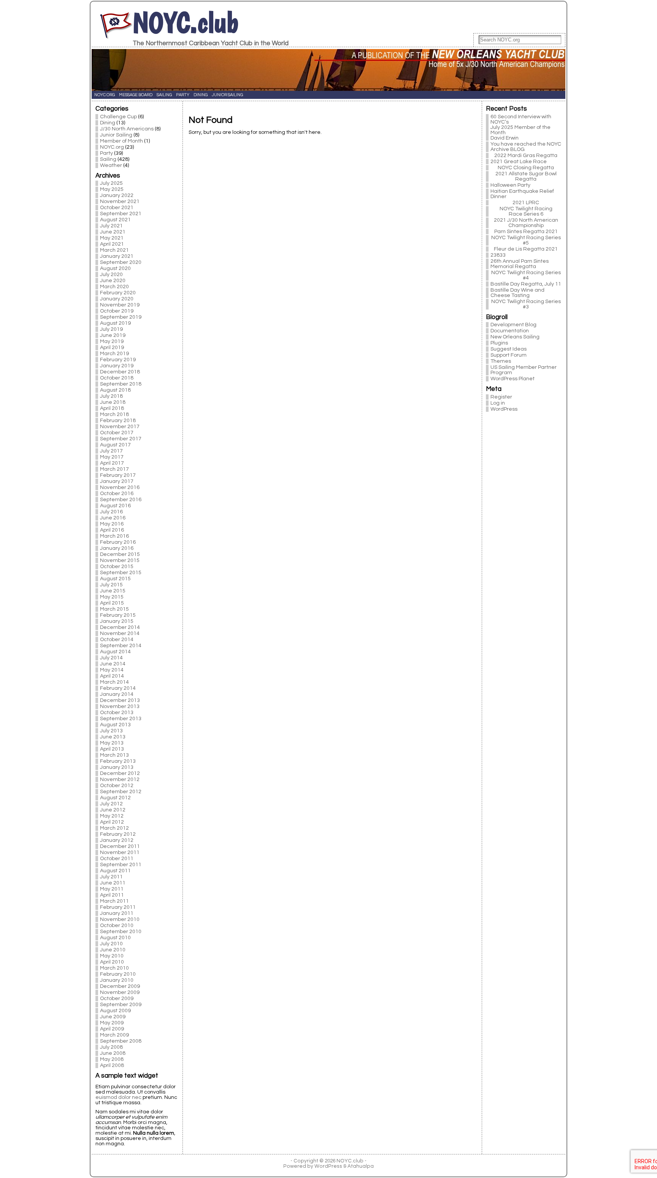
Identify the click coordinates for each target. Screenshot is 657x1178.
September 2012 (120, 791)
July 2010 (111, 943)
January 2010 (116, 980)
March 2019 (114, 353)
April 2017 (112, 463)
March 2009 (114, 1035)
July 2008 (111, 1047)
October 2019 (116, 311)
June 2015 (112, 591)
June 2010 (112, 950)
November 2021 (120, 201)
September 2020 (120, 262)
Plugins (499, 343)
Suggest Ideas (508, 349)
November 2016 (120, 487)
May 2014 (112, 670)
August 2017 (115, 445)
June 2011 (112, 883)
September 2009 (120, 1004)
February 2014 (118, 688)
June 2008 (112, 1053)
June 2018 (112, 402)
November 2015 (120, 560)
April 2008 (112, 1065)
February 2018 (118, 420)
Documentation (509, 330)
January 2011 (116, 913)
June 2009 (112, 1016)
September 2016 (120, 499)
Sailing (108, 159)
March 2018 (114, 414)
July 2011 (111, 877)
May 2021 (112, 238)
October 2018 (116, 378)
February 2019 (118, 359)
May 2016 (112, 524)
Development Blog (513, 324)
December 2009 (120, 986)
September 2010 (120, 931)
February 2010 (118, 974)
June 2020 (112, 280)
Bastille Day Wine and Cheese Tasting (517, 292)
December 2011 (120, 846)
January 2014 (116, 694)
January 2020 (116, 299)
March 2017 (114, 469)
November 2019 (120, 305)
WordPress (503, 409)
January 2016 (116, 548)
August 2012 (115, 797)
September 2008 (120, 1041)
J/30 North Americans (127, 129)
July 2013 (111, 730)
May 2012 (112, 816)
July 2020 (111, 274)
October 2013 (116, 712)
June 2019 (112, 335)
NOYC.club (185, 22)
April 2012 (112, 822)
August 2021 (115, 219)
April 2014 (112, 676)
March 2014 (114, 682)
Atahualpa (361, 1166)
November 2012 (120, 779)
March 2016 (114, 536)
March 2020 (114, 286)
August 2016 (115, 505)
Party (106, 153)
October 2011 (116, 858)
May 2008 (112, 1059)
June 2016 (112, 518)
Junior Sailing (116, 135)
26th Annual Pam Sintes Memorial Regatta (519, 264)
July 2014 (111, 657)
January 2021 (116, 256)
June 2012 (112, 810)
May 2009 (112, 1023)
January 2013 (116, 767)
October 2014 (116, 639)
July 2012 (111, 804)
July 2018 (111, 396)
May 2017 (112, 457)
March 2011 (114, 901)
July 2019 (111, 329)
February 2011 (118, 907)
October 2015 (116, 566)
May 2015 (112, 597)
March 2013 (114, 755)
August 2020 (115, 268)
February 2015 (118, 615)
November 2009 (120, 992)
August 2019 (115, 323)
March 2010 (114, 968)
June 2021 (112, 232)
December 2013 (120, 700)
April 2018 (112, 408)
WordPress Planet (512, 378)
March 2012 (114, 828)
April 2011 (112, 895)
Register (501, 397)
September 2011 (120, 864)
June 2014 (112, 664)
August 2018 (115, 390)
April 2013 (112, 749)
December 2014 (120, 627)
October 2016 (116, 493)
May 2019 (112, 341)
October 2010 (116, 925)
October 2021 (116, 207)
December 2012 (120, 773)
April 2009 (112, 1029)
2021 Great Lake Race (518, 161)
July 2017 (111, 451)
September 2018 (120, 384)
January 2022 (116, 195)
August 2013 (115, 724)
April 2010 (112, 962)
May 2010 (112, 956)
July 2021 (111, 226)
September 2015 (120, 572)
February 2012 (118, 834)
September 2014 (120, 645)
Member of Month (121, 141)
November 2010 (120, 919)
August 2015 (115, 578)
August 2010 (115, 937)
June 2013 (112, 737)
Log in (497, 403)
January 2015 (116, 621)
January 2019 (116, 365)
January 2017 (116, 481)
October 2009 (116, 998)
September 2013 (120, 718)
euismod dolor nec (118, 1097)
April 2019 (112, 347)
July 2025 (111, 183)
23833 (498, 255)
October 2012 (116, 785)
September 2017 (120, 438)
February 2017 (118, 475)
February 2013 (118, 761)
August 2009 (115, 1010)
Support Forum (508, 355)
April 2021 (112, 244)
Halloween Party (510, 185)
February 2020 (118, 292)
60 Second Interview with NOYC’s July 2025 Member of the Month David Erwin (520, 127)
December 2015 (120, 554)
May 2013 (112, 743)
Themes (500, 361)
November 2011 (120, 852)
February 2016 (118, 542)
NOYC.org (112, 147)
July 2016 (111, 511)
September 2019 (120, 317)
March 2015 (114, 609)
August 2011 (115, 870)
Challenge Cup (118, 116)
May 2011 (112, 889)
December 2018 (120, 372)
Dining (107, 122)
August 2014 (115, 651)
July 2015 (111, 584)
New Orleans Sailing (515, 337)
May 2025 (112, 189)
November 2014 (120, 633)
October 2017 (116, 432)
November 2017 (120, 426)
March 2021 (114, 250)
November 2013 (120, 706)
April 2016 (112, 530)
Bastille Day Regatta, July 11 (525, 284)
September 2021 (120, 213)
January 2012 (116, 840)
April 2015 (112, 603)
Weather (111, 165)
